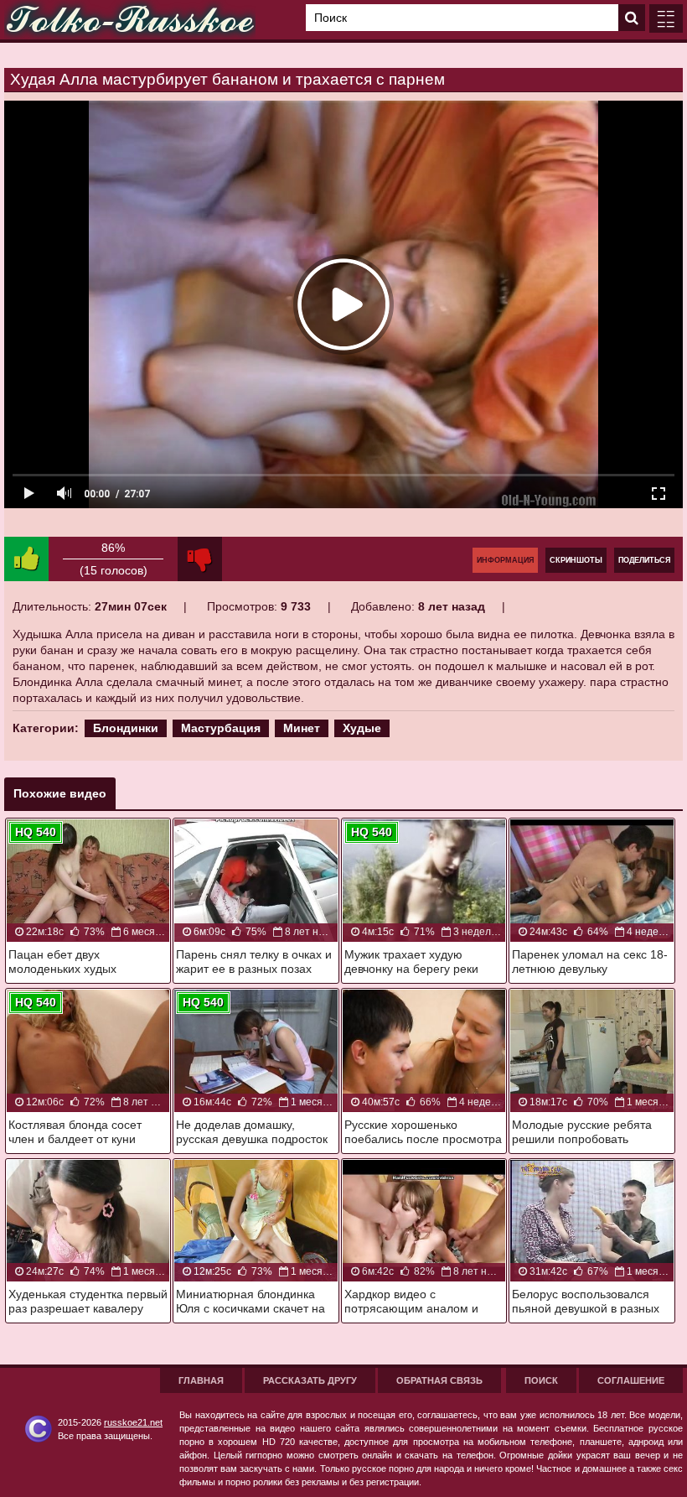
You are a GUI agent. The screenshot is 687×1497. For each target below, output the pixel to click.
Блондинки (125, 728)
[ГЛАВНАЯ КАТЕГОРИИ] (666, 18)
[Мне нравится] (26, 559)
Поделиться (644, 560)
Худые (362, 728)
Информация (505, 560)
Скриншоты (576, 560)
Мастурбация (221, 728)
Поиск (541, 1380)
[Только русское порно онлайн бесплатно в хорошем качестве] (130, 19)
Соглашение (630, 1380)
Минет (301, 728)
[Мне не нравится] (200, 559)
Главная (201, 1380)
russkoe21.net (133, 1422)
